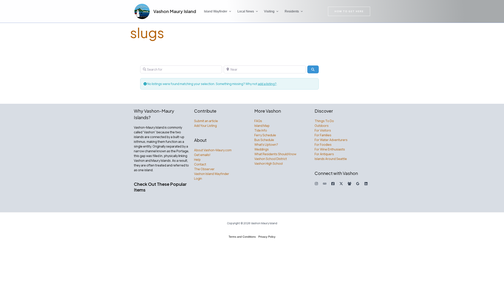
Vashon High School (268, 163)
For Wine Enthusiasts (330, 149)
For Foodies (323, 144)
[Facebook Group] (349, 183)
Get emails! (202, 155)
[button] (229, 11)
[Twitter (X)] (341, 183)
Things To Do (324, 121)
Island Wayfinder (215, 11)
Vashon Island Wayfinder (211, 174)
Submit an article (206, 121)
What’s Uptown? (266, 144)
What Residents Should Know (275, 154)
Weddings (261, 149)
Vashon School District (270, 159)
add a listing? (267, 84)
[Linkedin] (366, 183)
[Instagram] (316, 183)
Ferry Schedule (265, 135)
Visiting (269, 11)
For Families (323, 135)
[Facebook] (333, 183)
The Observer (204, 169)
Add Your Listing (205, 125)
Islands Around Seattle (331, 159)
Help (197, 159)
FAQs (258, 121)
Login (198, 178)
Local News (245, 11)
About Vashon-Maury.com (213, 150)
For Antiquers (324, 154)
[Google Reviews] (357, 183)
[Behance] (324, 183)
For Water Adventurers (331, 140)
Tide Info (260, 130)
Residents (292, 11)
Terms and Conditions (242, 236)
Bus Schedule (264, 140)
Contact (200, 164)
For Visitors (323, 130)
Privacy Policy (266, 236)
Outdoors (322, 125)
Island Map (262, 125)
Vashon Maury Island (174, 11)
